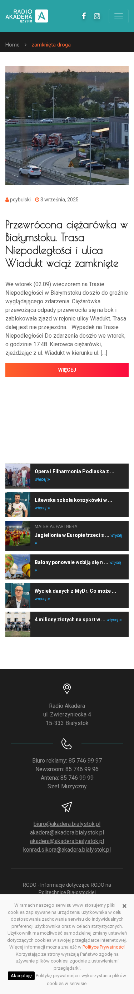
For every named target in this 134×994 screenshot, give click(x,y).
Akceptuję (21, 975)
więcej (67, 370)
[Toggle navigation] (119, 16)
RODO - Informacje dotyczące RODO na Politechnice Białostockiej (67, 888)
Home (12, 44)
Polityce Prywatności (104, 947)
